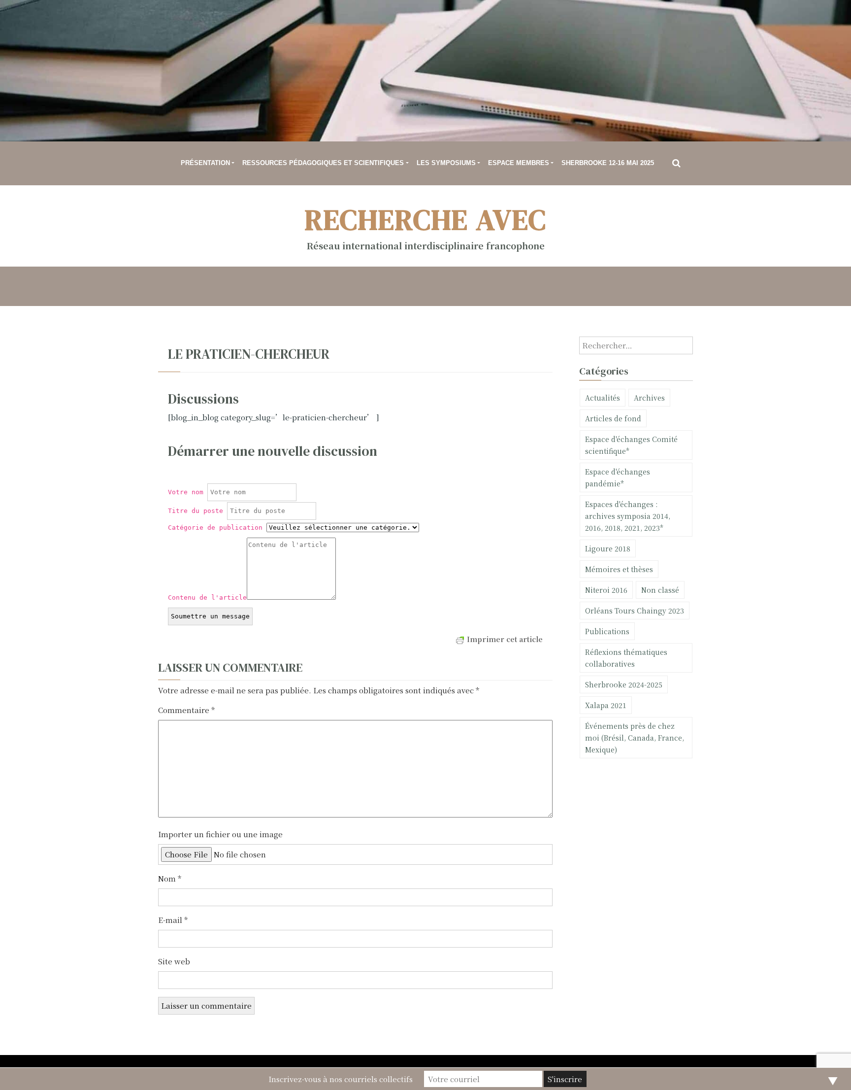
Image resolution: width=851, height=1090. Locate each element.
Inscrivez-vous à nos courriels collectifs (340, 1079)
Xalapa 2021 (605, 705)
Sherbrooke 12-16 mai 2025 (607, 163)
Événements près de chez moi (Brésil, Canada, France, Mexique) (634, 737)
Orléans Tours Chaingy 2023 (634, 610)
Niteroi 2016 (606, 590)
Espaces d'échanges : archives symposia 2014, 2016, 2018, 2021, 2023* (627, 516)
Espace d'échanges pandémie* (617, 477)
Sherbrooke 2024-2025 (623, 684)
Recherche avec (426, 219)
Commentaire (186, 710)
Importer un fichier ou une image (220, 834)
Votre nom (185, 492)
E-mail (173, 920)
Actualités (602, 398)
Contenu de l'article (207, 597)
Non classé (660, 590)
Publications (607, 631)
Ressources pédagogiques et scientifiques (323, 163)
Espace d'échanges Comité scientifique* (631, 445)
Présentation (205, 163)
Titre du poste (195, 510)
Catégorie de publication (215, 527)
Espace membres (518, 163)
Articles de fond (613, 418)
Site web (174, 961)
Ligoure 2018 (607, 548)
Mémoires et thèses (619, 569)
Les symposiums (446, 163)
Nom (169, 878)
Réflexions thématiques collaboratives (626, 658)
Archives (649, 398)
